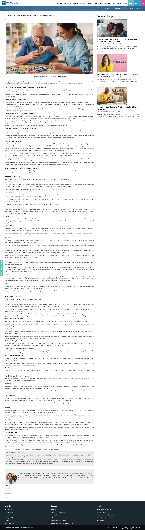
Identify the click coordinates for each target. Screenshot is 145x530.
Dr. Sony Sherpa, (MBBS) (50, 76)
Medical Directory (57, 515)
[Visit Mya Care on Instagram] (133, 528)
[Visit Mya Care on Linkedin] (131, 528)
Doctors (75, 3)
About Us (59, 3)
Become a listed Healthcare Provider (62, 523)
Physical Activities (55, 79)
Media (119, 3)
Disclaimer (101, 520)
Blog (114, 3)
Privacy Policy (102, 512)
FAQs (7, 520)
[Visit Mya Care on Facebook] (125, 528)
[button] (143, 3)
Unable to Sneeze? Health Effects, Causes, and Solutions (117, 74)
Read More (100, 51)
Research (37, 79)
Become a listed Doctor (59, 520)
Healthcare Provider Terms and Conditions (110, 518)
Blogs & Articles (10, 518)
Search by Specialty (1, 268)
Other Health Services (58, 512)
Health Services (98, 3)
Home (106, 8)
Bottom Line (64, 79)
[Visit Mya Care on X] (128, 528)
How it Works (10, 515)
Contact (125, 3)
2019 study (9, 144)
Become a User (56, 518)
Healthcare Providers (86, 3)
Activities (47, 79)
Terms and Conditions (104, 509)
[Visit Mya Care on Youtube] (136, 528)
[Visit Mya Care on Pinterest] (139, 528)
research (12, 148)
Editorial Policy (10, 523)
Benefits (32, 79)
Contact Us (9, 512)
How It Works (67, 3)
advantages (8, 155)
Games (42, 79)
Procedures (107, 3)
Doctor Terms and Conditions (106, 515)
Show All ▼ (8, 488)
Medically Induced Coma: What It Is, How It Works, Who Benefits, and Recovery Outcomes (117, 40)
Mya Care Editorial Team (13, 19)
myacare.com (29, 527)
